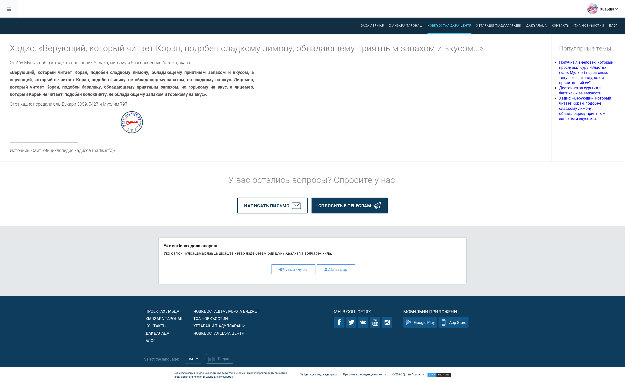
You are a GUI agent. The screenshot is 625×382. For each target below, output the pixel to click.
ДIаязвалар (337, 269)
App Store (457, 322)
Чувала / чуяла (295, 269)
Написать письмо (267, 206)
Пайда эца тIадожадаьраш (318, 374)
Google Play (424, 322)
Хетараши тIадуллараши (498, 25)
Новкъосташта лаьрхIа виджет (226, 311)
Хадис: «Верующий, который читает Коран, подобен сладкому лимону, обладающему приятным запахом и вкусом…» (585, 108)
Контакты (561, 25)
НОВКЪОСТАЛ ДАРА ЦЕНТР (449, 25)
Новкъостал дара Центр (218, 333)
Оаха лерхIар (372, 25)
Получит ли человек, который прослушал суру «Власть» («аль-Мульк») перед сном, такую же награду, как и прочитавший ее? (586, 72)
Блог (613, 25)
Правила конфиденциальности (364, 374)
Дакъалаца (536, 25)
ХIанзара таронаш (406, 25)
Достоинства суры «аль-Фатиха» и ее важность (581, 90)
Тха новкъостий (589, 25)
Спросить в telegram (344, 206)
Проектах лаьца (162, 311)
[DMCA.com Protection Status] (439, 374)
